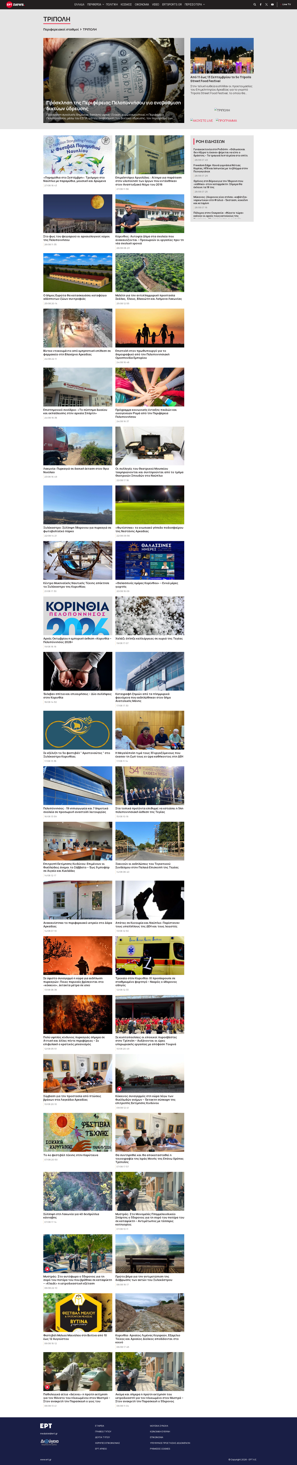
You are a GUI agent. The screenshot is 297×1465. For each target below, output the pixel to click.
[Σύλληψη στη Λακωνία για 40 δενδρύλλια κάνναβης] (77, 1191)
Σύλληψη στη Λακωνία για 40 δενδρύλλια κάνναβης (71, 1215)
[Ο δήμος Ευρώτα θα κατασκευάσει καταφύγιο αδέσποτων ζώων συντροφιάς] (77, 272)
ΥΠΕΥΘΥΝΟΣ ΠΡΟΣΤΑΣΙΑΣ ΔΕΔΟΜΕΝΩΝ (170, 1442)
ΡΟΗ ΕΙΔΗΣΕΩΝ (210, 141)
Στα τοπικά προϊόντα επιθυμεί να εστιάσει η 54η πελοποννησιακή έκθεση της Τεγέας (149, 810)
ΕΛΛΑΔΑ (79, 4)
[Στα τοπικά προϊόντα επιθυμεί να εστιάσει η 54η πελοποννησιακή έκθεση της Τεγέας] (149, 785)
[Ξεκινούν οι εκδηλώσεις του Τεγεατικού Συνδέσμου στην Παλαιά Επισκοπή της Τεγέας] (149, 841)
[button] (103, 4)
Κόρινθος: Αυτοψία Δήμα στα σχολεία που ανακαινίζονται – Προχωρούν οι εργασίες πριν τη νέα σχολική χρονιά (149, 239)
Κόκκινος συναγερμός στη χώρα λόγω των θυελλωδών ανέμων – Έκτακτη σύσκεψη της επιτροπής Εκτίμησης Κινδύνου (145, 1099)
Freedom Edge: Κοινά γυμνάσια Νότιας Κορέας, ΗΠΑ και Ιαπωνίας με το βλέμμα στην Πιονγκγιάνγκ (221, 168)
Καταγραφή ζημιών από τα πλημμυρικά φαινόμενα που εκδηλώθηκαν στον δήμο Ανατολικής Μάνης (143, 697)
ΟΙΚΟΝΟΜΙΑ (142, 4)
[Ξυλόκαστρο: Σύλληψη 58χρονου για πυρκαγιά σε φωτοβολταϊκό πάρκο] (77, 504)
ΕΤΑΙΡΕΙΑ (99, 1425)
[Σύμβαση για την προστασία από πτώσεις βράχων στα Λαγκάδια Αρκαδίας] (77, 1073)
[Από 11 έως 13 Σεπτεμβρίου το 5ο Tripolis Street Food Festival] (222, 56)
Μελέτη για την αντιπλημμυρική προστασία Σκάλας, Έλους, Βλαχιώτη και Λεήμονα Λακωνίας (148, 297)
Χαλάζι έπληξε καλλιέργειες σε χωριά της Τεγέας (149, 638)
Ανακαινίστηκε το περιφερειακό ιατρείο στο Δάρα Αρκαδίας (77, 924)
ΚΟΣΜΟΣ (126, 4)
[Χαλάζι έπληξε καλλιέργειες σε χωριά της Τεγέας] (149, 615)
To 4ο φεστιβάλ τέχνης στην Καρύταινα (70, 1155)
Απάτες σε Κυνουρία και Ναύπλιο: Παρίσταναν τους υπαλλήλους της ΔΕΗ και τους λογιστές (147, 924)
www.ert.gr (45, 1459)
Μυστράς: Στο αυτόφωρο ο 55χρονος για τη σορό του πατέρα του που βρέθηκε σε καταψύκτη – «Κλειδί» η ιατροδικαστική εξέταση (77, 1280)
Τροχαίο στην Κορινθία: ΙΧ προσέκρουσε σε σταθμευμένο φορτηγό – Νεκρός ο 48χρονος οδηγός (146, 981)
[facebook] (260, 4)
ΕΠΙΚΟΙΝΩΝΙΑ (156, 1437)
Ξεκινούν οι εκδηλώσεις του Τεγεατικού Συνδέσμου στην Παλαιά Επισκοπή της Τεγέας (147, 865)
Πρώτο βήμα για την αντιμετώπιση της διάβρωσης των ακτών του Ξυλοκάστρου (143, 1278)
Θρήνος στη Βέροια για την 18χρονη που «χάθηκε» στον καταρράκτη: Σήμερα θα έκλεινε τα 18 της (218, 184)
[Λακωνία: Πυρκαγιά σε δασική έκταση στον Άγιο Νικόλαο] (77, 446)
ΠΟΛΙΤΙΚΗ (112, 4)
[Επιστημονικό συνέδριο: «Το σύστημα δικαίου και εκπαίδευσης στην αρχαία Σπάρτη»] (77, 387)
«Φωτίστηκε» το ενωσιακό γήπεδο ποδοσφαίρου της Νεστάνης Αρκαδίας (149, 529)
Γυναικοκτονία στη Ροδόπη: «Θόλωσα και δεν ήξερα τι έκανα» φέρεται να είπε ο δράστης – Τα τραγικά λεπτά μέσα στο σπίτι (221, 152)
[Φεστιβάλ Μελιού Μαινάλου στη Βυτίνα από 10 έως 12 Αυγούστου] (77, 1312)
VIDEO (155, 4)
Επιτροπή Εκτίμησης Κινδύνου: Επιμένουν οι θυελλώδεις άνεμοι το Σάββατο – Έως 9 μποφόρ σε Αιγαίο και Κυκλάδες (76, 867)
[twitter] (266, 4)
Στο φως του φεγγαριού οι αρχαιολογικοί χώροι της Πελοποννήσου (76, 238)
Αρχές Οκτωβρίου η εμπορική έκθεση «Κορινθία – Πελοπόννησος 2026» (77, 640)
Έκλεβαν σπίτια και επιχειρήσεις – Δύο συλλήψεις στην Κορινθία (77, 695)
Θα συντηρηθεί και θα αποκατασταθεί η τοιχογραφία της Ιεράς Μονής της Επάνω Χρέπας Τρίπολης (149, 1158)
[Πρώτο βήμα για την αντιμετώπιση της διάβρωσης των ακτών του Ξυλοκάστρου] (149, 1253)
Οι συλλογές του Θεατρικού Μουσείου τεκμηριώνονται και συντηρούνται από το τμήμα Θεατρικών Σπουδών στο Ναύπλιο (149, 472)
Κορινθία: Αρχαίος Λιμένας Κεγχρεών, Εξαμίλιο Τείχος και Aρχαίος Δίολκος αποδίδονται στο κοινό (147, 1338)
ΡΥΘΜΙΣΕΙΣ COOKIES (160, 1448)
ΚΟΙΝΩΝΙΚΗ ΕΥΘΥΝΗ (160, 1431)
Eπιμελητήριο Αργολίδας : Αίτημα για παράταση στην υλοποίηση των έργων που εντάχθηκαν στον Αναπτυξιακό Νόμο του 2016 (148, 181)
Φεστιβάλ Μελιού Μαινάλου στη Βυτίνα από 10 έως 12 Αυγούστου (75, 1337)
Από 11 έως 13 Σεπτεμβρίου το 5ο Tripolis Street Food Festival (220, 79)
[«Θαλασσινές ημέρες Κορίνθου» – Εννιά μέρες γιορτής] (149, 560)
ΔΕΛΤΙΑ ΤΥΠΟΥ (102, 1437)
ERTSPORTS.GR (172, 4)
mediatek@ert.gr (49, 1433)
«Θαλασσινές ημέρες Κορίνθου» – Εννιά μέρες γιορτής (146, 584)
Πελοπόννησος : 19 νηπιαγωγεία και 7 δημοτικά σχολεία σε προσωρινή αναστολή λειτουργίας (75, 810)
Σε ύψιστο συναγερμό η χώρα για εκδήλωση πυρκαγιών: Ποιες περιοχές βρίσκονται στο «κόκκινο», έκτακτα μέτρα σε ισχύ (73, 981)
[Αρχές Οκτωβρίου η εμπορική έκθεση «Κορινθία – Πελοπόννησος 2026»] (77, 615)
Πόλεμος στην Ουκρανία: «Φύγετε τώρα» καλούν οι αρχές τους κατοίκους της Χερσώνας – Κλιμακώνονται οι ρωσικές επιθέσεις (219, 217)
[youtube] (272, 4)
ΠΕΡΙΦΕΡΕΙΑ (94, 4)
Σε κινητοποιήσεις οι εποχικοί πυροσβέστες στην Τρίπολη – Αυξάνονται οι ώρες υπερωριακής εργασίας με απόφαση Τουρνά (146, 1040)
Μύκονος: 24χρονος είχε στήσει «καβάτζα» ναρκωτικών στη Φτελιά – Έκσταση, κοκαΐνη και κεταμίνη (221, 200)
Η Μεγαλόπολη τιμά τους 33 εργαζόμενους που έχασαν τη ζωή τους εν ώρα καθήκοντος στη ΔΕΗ (149, 754)
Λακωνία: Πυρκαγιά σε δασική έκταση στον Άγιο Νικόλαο (76, 470)
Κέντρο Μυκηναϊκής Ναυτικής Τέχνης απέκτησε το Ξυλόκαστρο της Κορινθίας (76, 584)
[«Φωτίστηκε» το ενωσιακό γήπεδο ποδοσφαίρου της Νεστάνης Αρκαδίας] (149, 504)
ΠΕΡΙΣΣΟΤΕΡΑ (193, 4)
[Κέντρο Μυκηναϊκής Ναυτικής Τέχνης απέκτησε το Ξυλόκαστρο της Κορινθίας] (77, 560)
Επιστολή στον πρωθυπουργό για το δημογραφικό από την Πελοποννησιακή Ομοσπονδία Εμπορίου (142, 354)
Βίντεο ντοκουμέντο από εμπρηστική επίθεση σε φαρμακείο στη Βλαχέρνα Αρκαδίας (77, 352)
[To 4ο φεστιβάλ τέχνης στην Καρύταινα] (77, 1132)
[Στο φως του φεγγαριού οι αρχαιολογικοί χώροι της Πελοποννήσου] (77, 213)
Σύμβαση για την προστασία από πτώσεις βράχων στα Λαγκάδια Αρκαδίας (72, 1097)
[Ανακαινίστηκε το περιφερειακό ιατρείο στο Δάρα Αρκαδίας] (77, 900)
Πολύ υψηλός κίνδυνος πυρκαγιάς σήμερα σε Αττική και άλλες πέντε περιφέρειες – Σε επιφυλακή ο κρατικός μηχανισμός (74, 1040)
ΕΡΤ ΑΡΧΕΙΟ (101, 1448)
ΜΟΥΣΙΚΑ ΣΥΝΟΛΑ (159, 1425)
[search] (255, 4)
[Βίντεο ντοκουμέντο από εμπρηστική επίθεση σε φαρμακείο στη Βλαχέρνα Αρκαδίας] (77, 328)
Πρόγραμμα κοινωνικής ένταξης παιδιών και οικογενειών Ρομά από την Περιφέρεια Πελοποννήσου (146, 413)
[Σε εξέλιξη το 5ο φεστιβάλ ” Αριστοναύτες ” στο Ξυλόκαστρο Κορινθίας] (77, 730)
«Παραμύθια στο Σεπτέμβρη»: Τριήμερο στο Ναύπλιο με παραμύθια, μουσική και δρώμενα (74, 179)
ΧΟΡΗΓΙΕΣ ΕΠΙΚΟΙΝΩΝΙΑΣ (107, 1442)
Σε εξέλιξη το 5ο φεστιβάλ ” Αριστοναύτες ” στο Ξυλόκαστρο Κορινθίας (76, 754)
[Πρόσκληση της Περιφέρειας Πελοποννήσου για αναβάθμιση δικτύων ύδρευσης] (113, 80)
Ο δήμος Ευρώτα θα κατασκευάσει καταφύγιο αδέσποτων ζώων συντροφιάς (75, 297)
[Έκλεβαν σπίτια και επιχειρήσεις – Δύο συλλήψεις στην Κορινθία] (77, 671)
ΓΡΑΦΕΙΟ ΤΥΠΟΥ (103, 1431)
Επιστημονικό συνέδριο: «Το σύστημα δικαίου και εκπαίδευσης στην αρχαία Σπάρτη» (75, 411)
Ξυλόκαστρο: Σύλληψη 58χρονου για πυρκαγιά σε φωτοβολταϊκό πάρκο (77, 529)
